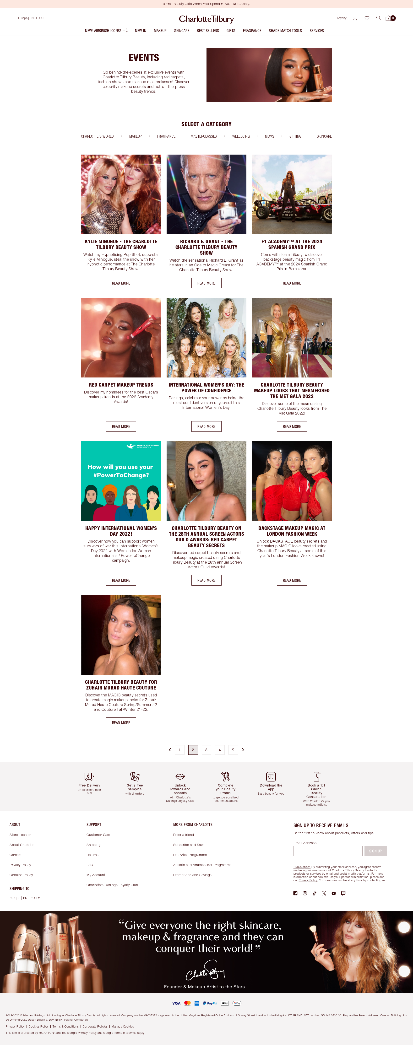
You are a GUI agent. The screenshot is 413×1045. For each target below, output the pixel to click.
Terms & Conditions (66, 1026)
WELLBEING (241, 136)
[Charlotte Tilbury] (206, 18)
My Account (96, 875)
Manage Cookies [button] (123, 1026)
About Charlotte (22, 845)
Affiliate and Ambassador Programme (202, 865)
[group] (93, 786)
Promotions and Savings (192, 875)
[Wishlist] (367, 18)
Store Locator (20, 835)
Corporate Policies (95, 1026)
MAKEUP (135, 136)
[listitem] (106, 32)
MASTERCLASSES (204, 136)
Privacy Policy (20, 865)
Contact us (81, 1019)
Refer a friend (183, 835)
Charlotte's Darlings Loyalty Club (112, 885)
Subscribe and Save (188, 845)
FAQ (90, 865)
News (269, 136)
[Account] (355, 18)
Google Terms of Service (119, 1032)
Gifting (295, 136)
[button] (379, 18)
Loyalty (342, 18)
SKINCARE (324, 136)
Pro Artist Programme (190, 855)
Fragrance (166, 136)
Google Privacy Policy (82, 1032)
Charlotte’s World (97, 136)
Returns (93, 855)
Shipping (94, 845)
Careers (16, 855)
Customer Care (98, 835)
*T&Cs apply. (302, 867)
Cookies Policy (21, 875)
